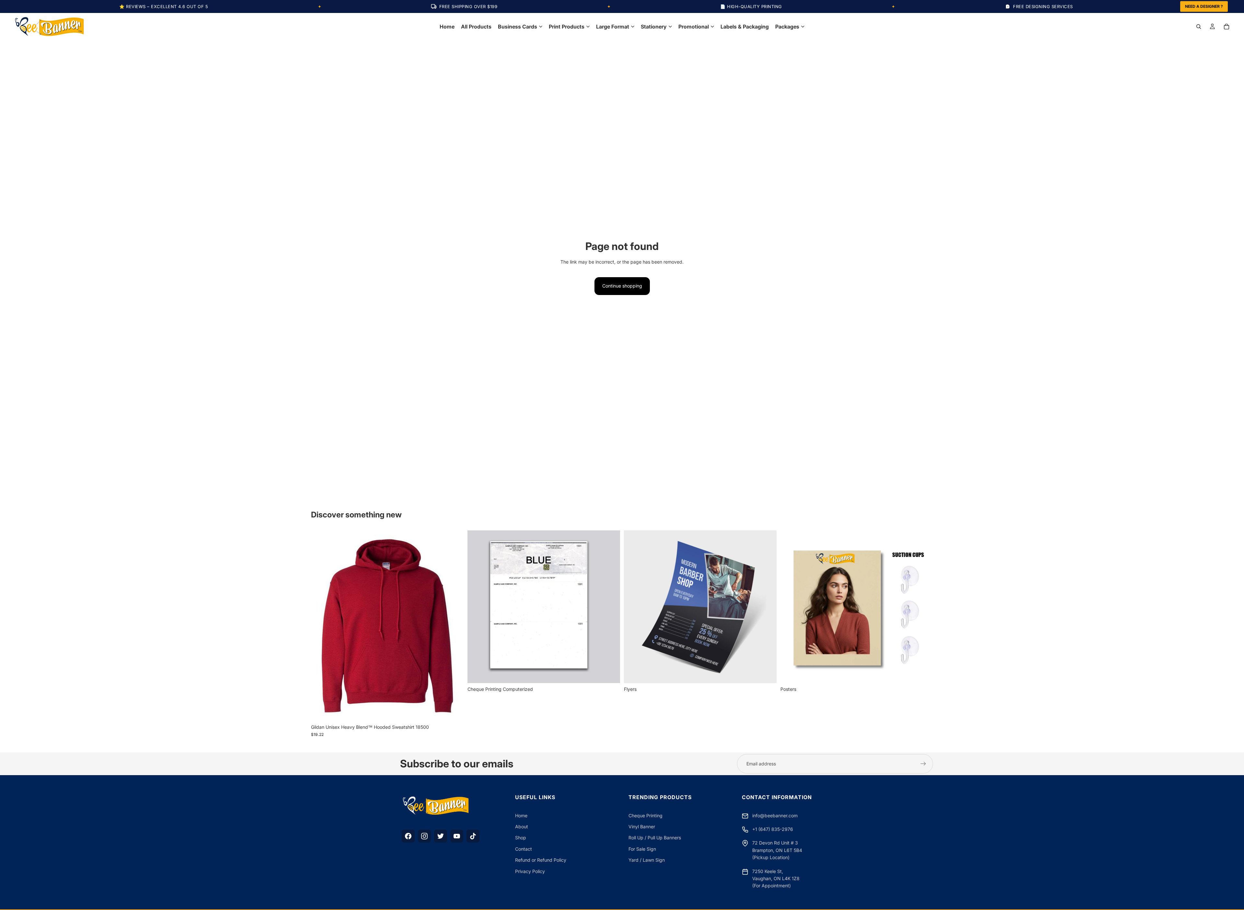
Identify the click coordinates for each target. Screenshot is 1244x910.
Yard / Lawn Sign (646, 860)
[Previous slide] (320, 626)
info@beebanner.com (775, 815)
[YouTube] (456, 836)
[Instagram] (424, 836)
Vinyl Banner (641, 826)
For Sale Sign (642, 849)
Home (521, 815)
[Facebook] (408, 836)
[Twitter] (440, 836)
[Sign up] (923, 764)
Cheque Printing (645, 815)
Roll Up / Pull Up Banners (654, 837)
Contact (523, 849)
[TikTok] (472, 836)
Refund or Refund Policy (540, 860)
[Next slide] (454, 626)
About (521, 826)
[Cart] (1226, 26)
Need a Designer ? (1204, 6)
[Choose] (453, 711)
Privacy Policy (530, 871)
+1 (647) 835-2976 (772, 829)
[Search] (1199, 26)
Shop (520, 837)
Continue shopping (622, 286)
